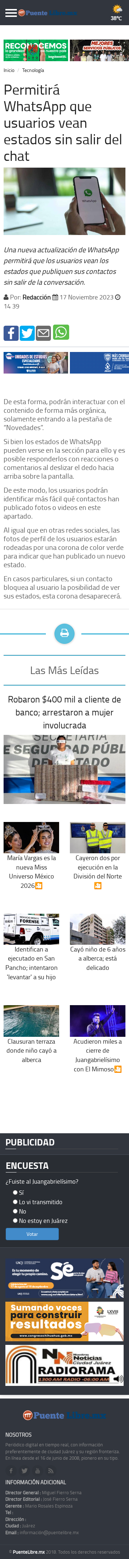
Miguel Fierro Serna (43, 1492)
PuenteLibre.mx (29, 1552)
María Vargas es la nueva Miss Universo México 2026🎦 (31, 871)
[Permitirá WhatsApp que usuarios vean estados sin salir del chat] (11, 332)
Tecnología (33, 70)
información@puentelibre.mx (42, 1532)
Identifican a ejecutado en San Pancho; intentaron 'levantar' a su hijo (31, 963)
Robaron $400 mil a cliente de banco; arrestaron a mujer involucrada (64, 712)
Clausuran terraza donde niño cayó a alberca (31, 1050)
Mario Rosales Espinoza (39, 1505)
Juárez (20, 1525)
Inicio (9, 70)
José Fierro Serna (41, 1499)
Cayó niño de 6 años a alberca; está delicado (97, 958)
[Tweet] (27, 332)
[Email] (43, 332)
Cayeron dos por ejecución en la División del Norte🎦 (97, 871)
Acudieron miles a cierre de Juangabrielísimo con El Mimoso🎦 (97, 1055)
